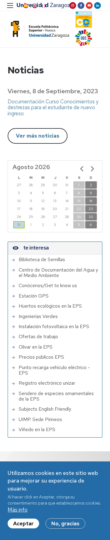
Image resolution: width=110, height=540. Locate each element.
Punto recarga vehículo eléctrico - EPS (54, 370)
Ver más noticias (37, 135)
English (34, 6)
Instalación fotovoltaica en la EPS (54, 326)
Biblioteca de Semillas (42, 259)
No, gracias (65, 523)
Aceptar (23, 523)
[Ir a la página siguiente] (92, 169)
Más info (18, 509)
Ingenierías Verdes (38, 316)
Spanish (25, 6)
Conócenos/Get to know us (48, 285)
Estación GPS (34, 296)
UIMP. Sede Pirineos (40, 419)
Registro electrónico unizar (47, 383)
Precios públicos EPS (41, 357)
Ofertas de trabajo (38, 336)
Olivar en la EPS (36, 347)
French (43, 6)
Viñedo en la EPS (37, 429)
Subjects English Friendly (45, 409)
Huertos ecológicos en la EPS (50, 306)
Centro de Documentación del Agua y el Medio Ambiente (58, 273)
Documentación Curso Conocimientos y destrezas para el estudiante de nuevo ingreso (53, 107)
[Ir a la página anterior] (82, 169)
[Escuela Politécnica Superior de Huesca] (38, 29)
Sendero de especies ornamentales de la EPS (56, 396)
